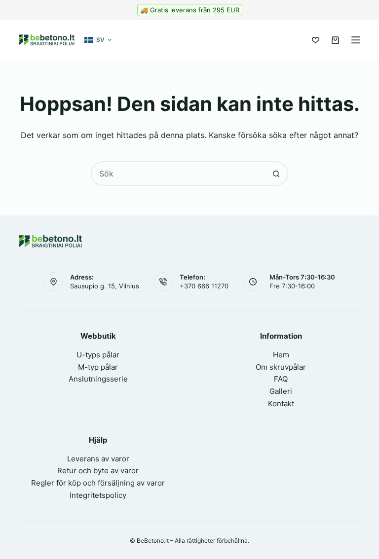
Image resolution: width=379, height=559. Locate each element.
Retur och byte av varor (98, 470)
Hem (281, 354)
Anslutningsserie (98, 379)
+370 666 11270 (204, 286)
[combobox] (178, 173)
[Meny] (355, 39)
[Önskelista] (315, 40)
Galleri (280, 391)
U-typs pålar (97, 354)
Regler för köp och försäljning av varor (98, 483)
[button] (98, 40)
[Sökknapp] (276, 173)
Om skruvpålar (281, 367)
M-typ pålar (98, 367)
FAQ (281, 379)
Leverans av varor (98, 458)
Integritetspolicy (98, 495)
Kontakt (281, 403)
